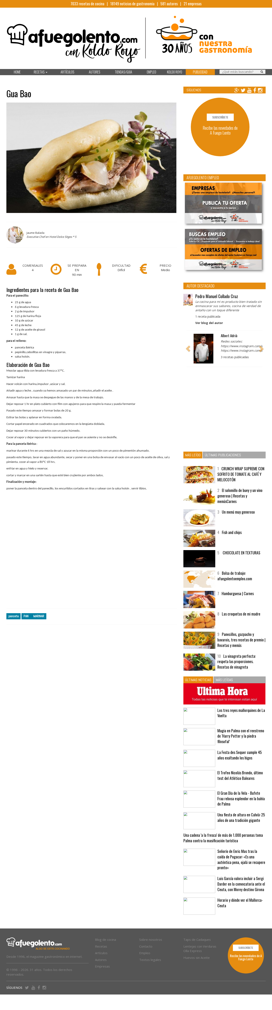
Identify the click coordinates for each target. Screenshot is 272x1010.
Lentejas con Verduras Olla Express (199, 948)
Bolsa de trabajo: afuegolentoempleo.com (234, 575)
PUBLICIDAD (200, 72)
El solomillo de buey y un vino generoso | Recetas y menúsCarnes (239, 495)
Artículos (101, 953)
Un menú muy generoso (238, 512)
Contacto (145, 946)
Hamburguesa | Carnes (238, 593)
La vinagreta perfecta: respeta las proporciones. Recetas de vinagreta (236, 661)
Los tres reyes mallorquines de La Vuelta (241, 712)
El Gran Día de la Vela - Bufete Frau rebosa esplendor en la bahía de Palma (241, 798)
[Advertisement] (91, 553)
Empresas (102, 966)
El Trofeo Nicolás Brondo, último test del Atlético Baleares (240, 775)
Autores (101, 960)
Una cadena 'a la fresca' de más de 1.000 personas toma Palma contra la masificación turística (223, 837)
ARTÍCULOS (67, 72)
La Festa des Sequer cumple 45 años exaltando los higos (239, 755)
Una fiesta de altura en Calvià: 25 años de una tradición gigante (241, 817)
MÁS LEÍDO (193, 454)
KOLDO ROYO (174, 72)
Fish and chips (232, 532)
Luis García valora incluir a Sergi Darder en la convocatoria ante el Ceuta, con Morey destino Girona (241, 884)
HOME (17, 72)
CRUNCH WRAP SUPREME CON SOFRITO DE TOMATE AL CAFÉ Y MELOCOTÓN (240, 474)
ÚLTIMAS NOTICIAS (198, 679)
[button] (188, 348)
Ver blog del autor (209, 323)
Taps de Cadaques (197, 939)
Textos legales (150, 960)
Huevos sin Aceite (196, 957)
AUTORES (94, 72)
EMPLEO (151, 72)
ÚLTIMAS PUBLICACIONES (223, 454)
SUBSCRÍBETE (220, 117)
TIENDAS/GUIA (123, 72)
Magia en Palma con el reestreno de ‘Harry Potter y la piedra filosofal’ (240, 736)
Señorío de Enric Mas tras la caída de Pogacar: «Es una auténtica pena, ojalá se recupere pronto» (241, 859)
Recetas (101, 946)
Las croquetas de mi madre (241, 614)
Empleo (144, 953)
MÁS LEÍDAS (224, 679)
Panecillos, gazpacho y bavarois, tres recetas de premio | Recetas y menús (241, 639)
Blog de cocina (105, 939)
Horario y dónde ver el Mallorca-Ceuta (240, 902)
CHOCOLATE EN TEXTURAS (241, 552)
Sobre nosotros (150, 939)
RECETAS (39, 72)
